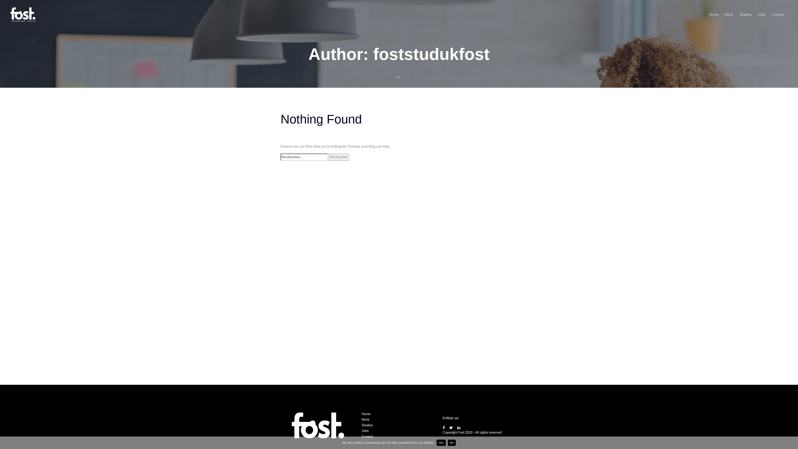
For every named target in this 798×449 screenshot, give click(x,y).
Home (366, 414)
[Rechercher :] (304, 157)
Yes (441, 442)
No (452, 442)
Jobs (365, 431)
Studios (367, 425)
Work (365, 419)
